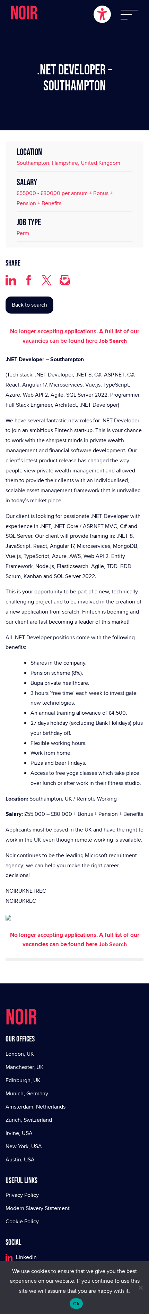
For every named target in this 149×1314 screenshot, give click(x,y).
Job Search (113, 341)
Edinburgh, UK (23, 1080)
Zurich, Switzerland (29, 1120)
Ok (76, 1303)
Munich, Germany (27, 1093)
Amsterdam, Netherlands (35, 1107)
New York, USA (24, 1146)
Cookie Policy (22, 1221)
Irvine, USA (19, 1133)
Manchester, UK (25, 1067)
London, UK (20, 1054)
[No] (140, 1287)
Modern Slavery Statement (38, 1208)
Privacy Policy (22, 1195)
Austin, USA (20, 1159)
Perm (23, 233)
